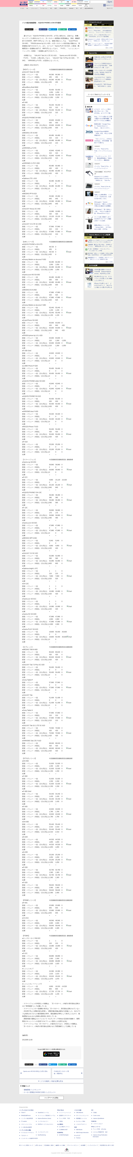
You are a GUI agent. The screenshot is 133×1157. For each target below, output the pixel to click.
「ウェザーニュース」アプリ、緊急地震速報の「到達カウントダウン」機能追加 (103, 158)
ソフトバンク (34, 8)
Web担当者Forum (26, 1115)
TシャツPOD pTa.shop (99, 1129)
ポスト (30, 29)
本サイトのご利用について (26, 1145)
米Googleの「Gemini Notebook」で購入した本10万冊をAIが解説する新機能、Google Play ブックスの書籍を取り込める (103, 206)
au (27, 8)
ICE (92, 1110)
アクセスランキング (95, 22)
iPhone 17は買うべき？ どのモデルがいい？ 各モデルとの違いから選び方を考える (103, 285)
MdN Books (79, 1129)
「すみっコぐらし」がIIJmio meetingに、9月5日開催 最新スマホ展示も (103, 140)
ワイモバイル (43, 8)
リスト (36, 29)
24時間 (95, 25)
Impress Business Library (44, 1118)
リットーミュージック (65, 1112)
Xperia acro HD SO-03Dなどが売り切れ (35, 1071)
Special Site (93, 53)
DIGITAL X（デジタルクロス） (46, 1124)
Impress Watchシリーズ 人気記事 (99, 234)
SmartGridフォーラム (43, 1112)
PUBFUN (93, 1121)
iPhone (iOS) (63, 8)
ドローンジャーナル (26, 1124)
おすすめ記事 (93, 265)
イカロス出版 (77, 1110)
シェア (44, 29)
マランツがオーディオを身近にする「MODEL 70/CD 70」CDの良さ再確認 (103, 72)
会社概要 (83, 1145)
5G (77, 8)
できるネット (24, 1135)
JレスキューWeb (80, 1121)
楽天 (56, 8)
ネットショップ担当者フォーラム (46, 1115)
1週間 (102, 25)
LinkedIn (74, 29)
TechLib (78, 1138)
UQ (51, 8)
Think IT (23, 1112)
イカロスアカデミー (81, 1124)
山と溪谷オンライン (64, 1126)
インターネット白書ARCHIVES (29, 1138)
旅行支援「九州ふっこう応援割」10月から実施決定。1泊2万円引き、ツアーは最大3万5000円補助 (100, 255)
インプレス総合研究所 (27, 1118)
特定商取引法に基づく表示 (107, 1145)
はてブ (54, 29)
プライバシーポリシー (73, 1145)
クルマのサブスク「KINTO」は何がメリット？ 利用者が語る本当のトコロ (103, 79)
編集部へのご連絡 (60, 1145)
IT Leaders (24, 1121)
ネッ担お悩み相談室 (26, 1127)
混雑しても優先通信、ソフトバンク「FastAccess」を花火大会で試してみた (103, 196)
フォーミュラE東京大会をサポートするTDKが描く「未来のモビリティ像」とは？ (103, 65)
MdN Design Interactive (82, 1132)
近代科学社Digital (63, 1135)
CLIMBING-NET (63, 1129)
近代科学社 (60, 1132)
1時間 (88, 25)
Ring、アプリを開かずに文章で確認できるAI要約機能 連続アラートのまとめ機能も (103, 118)
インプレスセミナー (43, 1121)
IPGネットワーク (95, 1126)
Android (71, 8)
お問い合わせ (38, 1145)
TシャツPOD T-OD (64, 1118)
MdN (75, 1127)
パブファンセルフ (98, 1123)
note (64, 29)
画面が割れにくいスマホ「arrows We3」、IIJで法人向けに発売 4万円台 (102, 227)
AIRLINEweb (79, 1112)
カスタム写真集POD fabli (100, 1132)
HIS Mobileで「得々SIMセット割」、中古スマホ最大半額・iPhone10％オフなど (103, 211)
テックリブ (77, 1135)
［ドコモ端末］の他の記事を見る (51, 1081)
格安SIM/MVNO (89, 8)
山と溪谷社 (60, 1124)
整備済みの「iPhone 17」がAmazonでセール (100, 28)
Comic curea (96, 1115)
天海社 (95, 1112)
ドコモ (22, 8)
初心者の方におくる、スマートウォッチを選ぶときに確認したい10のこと (103, 278)
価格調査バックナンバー (32, 1090)
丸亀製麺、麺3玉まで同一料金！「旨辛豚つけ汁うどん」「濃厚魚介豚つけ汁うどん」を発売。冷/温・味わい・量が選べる (100, 246)
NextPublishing (42, 1135)
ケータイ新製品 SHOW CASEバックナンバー (40, 1092)
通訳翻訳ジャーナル (81, 1118)
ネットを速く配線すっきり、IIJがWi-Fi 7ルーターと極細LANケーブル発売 (103, 219)
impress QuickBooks (98, 1118)
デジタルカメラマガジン (27, 1132)
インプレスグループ (92, 1145)
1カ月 (110, 25)
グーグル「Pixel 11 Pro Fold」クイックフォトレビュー (103, 151)
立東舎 (61, 1121)
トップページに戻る (51, 1098)
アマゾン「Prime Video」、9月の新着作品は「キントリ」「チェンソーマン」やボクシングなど (100, 32)
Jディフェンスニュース (82, 1115)
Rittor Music (60, 1110)
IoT (81, 8)
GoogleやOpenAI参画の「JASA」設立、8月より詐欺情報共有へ (103, 133)
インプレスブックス (43, 1132)
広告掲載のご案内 (49, 1145)
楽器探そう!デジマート (65, 1115)
